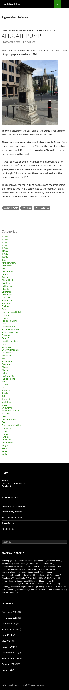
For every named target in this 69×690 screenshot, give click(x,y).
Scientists (6, 399)
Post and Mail (8, 375)
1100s (5, 236)
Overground (55, 575)
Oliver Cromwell (41, 575)
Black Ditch (7, 563)
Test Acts (6, 428)
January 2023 (8, 670)
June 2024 (7, 635)
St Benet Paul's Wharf (30, 584)
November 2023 (10, 658)
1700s (5, 251)
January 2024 (8, 646)
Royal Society (34, 578)
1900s (5, 257)
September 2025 (10, 629)
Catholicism (8, 286)
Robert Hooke (20, 578)
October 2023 (9, 664)
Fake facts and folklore (13, 312)
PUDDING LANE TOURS (14, 483)
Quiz (4, 387)
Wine (4, 451)
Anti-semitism (9, 262)
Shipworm (7, 407)
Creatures (7, 30)
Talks (4, 416)
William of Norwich (38, 590)
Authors (6, 274)
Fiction (5, 315)
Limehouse (23, 572)
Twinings (26, 208)
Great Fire (7, 338)
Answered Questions (12, 511)
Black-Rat (30, 42)
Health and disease (23, 30)
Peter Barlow (8, 578)
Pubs (4, 381)
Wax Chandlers (9, 590)
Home (5, 480)
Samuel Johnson (9, 581)
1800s (5, 254)
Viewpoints (7, 442)
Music (5, 358)
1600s (5, 248)
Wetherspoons (23, 590)
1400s (5, 242)
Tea (36, 30)
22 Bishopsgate (9, 561)
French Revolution (11, 329)
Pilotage (6, 367)
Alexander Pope (54, 561)
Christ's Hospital (46, 563)
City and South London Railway (31, 566)
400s (4, 259)
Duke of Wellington (10, 569)
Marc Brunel (35, 572)
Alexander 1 (41, 561)
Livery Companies (10, 349)
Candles (6, 283)
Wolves (51, 30)
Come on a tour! (38, 685)
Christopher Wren (10, 566)
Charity (5, 288)
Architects (7, 265)
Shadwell (35, 581)
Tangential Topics (10, 419)
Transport (6, 433)
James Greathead (9, 572)
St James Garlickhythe (50, 584)
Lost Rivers (7, 352)
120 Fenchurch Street (25, 561)
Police (5, 373)
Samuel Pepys (23, 581)
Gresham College (37, 569)
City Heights (8, 529)
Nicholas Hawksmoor (11, 575)
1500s (5, 245)
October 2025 (9, 623)
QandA (5, 384)
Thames (6, 587)
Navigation (7, 361)
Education (7, 300)
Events (5, 309)
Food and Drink (9, 320)
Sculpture (6, 401)
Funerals (6, 335)
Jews (4, 344)
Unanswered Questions (13, 505)
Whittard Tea (42, 208)
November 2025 (10, 617)
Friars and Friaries (11, 332)
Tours (4, 430)
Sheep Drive (8, 523)
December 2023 (10, 652)
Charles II (33, 563)
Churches (6, 291)
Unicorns (6, 439)
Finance (5, 317)
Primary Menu (65, 4)
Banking (6, 277)
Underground (30, 587)
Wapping (42, 587)
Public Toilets (8, 378)
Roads (5, 393)
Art (3, 268)
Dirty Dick (50, 566)
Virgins (5, 445)
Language (6, 346)
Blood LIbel (7, 280)
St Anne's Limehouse (11, 584)
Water (42, 30)
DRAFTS (6, 297)
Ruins (4, 396)
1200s (5, 239)
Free (4, 323)
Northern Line (27, 575)
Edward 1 (24, 569)
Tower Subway (17, 587)
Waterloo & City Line (56, 587)
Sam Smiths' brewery (50, 578)
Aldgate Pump (21, 35)
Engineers (6, 306)
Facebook (6, 486)
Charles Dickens (20, 563)
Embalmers (7, 303)
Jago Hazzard (51, 569)
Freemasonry (8, 326)
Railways (6, 390)
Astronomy (7, 271)
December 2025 (10, 612)
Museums (6, 355)
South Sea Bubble (10, 410)
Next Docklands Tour (12, 517)
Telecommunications (12, 425)
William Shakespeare (57, 590)
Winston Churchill (10, 592)
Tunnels (5, 436)
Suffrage (6, 413)
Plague (5, 370)
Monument (46, 572)
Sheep (5, 404)
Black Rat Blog (11, 4)
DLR (58, 566)
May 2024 (7, 641)
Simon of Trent (47, 581)
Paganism (6, 364)
